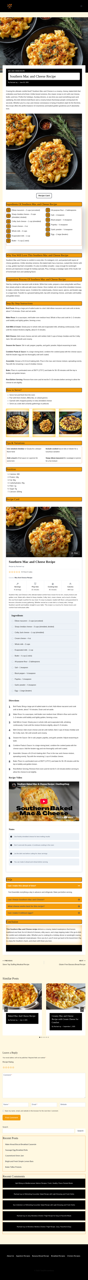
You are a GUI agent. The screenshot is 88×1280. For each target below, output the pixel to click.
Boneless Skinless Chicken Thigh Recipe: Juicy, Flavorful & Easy (49, 1227)
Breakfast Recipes (58, 1256)
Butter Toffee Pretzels (13, 1167)
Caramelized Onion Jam (14, 1156)
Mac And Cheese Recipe (16, 71)
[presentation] (22, 996)
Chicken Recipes (73, 1256)
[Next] (82, 1009)
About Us (10, 1256)
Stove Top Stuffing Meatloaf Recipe (16, 962)
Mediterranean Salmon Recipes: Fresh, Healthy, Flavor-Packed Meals (49, 1183)
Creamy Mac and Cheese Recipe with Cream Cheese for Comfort (65, 1019)
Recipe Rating (8, 1062)
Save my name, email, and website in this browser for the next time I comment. (31, 1111)
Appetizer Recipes (23, 1256)
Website (63, 1104)
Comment (7, 1075)
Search (5, 1127)
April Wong (19, 1183)
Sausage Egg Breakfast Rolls (16, 1150)
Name (6, 1104)
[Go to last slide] (6, 1009)
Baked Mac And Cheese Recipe (21, 1016)
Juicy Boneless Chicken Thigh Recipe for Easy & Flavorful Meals (49, 1216)
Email (34, 1104)
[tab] (39, 1037)
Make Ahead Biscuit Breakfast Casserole (20, 1144)
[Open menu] (81, 6)
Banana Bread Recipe (40, 1256)
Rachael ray (14, 82)
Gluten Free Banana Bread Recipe (72, 962)
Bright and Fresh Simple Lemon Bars (19, 1161)
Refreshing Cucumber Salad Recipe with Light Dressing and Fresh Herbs (49, 1194)
